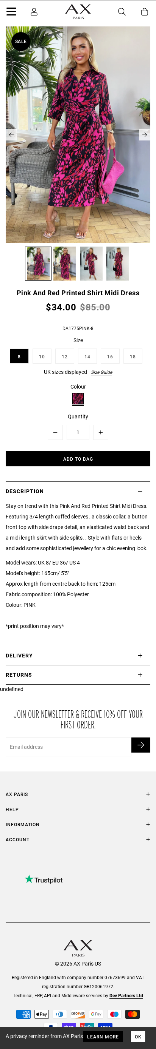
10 (42, 356)
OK (138, 1037)
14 (87, 356)
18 (133, 356)
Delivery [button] (19, 655)
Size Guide (101, 372)
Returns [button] (19, 674)
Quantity (78, 416)
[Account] (34, 11)
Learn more (103, 1037)
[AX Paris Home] (78, 11)
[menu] (11, 13)
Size (78, 340)
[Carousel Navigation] (78, 134)
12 (65, 356)
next (144, 134)
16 (110, 356)
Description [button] (25, 491)
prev (11, 134)
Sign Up (140, 745)
